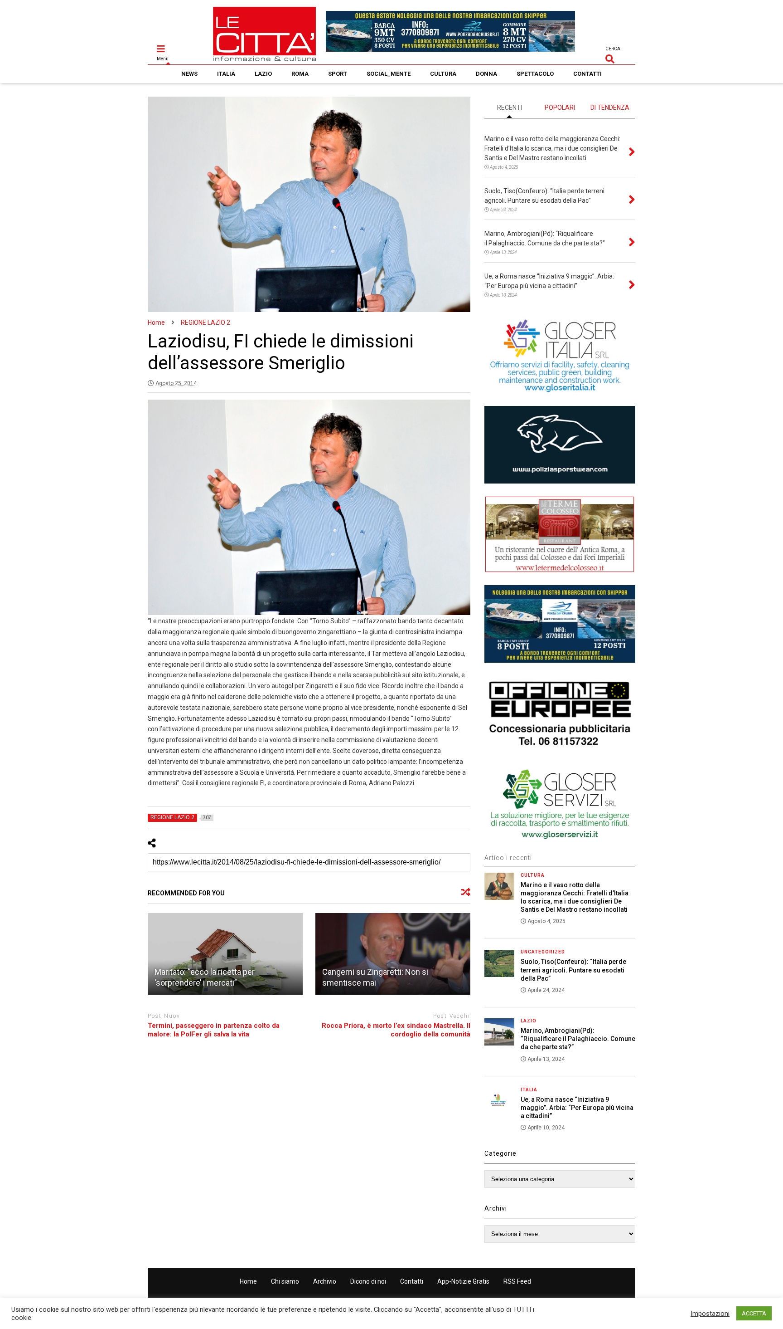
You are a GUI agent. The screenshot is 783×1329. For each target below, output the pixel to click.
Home (248, 1281)
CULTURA (443, 73)
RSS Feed (517, 1281)
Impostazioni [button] (710, 1313)
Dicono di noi (368, 1281)
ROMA (300, 73)
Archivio (324, 1281)
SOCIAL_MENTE (389, 73)
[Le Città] (265, 57)
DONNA (486, 73)
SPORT (337, 73)
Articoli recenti (508, 857)
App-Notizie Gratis (463, 1281)
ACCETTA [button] (754, 1313)
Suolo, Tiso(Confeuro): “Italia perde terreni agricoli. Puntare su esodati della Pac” (573, 970)
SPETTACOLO (535, 73)
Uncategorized (543, 951)
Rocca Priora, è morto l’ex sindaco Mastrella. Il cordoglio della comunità (396, 1030)
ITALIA (226, 73)
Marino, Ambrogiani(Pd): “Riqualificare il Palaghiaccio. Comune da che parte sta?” (578, 1038)
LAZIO (263, 73)
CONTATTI (587, 73)
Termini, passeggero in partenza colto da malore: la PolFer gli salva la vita (214, 1030)
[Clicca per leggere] (225, 954)
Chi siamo (285, 1281)
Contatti (411, 1281)
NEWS (189, 73)
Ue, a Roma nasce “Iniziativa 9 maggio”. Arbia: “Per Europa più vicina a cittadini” (577, 1107)
